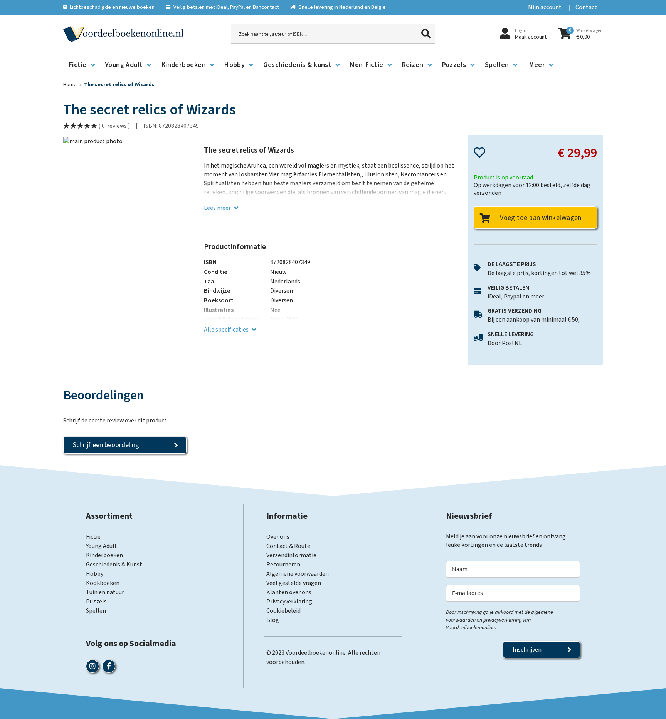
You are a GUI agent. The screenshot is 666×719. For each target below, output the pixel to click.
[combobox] (333, 34)
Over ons (277, 537)
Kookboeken (102, 583)
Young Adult (101, 546)
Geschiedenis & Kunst (114, 564)
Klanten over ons (288, 592)
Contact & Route (288, 546)
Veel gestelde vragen (293, 583)
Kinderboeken (104, 555)
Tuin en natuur (105, 592)
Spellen (96, 611)
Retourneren (283, 564)
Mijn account (545, 7)
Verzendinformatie (291, 555)
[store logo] (123, 34)
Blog (272, 620)
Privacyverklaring (289, 601)
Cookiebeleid (283, 611)
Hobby (94, 574)
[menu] (333, 65)
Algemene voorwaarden (297, 574)
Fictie (93, 537)
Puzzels (96, 601)
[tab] (103, 396)
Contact (586, 7)
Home (70, 85)
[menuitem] (81, 65)
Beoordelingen (103, 396)
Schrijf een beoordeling (106, 445)
